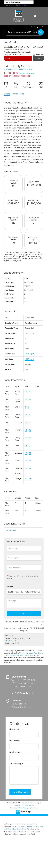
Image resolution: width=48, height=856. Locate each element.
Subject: (10, 586)
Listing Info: (10, 311)
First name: (14, 729)
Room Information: (14, 380)
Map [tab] (22, 93)
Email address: (16, 752)
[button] (12, 693)
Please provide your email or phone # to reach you (22, 577)
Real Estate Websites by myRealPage (24, 808)
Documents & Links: (15, 523)
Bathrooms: (10, 491)
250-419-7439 (10, 640)
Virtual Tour (11, 530)
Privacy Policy (28, 805)
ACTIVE (33, 27)
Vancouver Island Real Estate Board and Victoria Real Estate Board (23, 654)
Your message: (16, 763)
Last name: (14, 740)
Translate (25, 5)
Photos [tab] (15, 93)
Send (24, 613)
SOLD (42, 27)
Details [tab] (7, 93)
